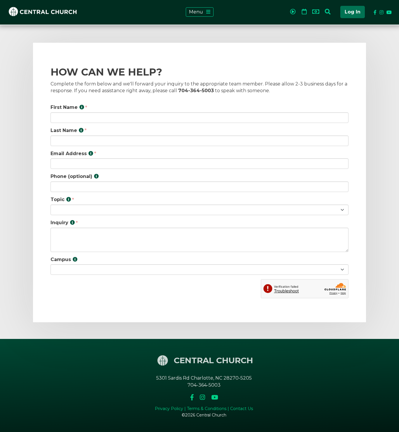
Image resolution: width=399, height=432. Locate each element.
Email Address (69, 153)
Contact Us (241, 408)
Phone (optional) (71, 176)
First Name (64, 107)
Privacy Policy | (171, 408)
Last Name (64, 130)
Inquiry (59, 222)
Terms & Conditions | (208, 408)
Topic (58, 199)
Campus (61, 259)
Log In (352, 12)
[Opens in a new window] (294, 10)
